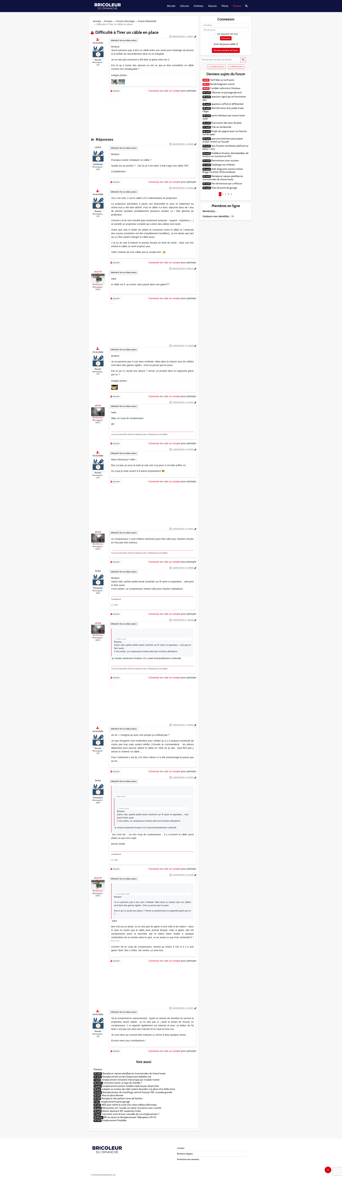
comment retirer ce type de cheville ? (122, 1082)
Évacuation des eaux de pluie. (226, 122)
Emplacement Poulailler (114, 1120)
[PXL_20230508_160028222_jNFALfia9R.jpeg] (114, 81)
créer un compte (171, 90)
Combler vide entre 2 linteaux (225, 88)
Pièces (224, 5)
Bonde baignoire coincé (222, 84)
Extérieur (198, 5)
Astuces (212, 5)
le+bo (98, 570)
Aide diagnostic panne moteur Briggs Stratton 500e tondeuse (223, 170)
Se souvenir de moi (227, 34)
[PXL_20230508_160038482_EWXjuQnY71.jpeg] (121, 81)
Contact (180, 1148)
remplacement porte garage (115, 1101)
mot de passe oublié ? (226, 44)
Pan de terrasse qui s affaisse (226, 183)
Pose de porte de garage (224, 187)
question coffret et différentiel (227, 104)
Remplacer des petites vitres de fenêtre (122, 1098)
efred (98, 405)
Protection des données (188, 1159)
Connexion (153, 90)
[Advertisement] (152, 115)
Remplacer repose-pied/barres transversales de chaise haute (134, 1073)
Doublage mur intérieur (223, 164)
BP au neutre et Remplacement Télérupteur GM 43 (130, 1117)
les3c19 (98, 271)
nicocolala (98, 42)
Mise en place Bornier (112, 1095)
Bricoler (171, 5)
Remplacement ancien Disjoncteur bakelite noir (126, 1076)
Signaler (116, 91)
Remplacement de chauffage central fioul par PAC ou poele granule (137, 1092)
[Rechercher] (243, 59)
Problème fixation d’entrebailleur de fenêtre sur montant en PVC (225, 155)
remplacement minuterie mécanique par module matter (130, 1079)
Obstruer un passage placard (226, 92)
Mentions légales (185, 1154)
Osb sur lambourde (221, 127)
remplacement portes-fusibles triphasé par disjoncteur (130, 1086)
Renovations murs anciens (225, 160)
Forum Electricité (147, 21)
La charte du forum (216, 66)
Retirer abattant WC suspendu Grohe (121, 1111)
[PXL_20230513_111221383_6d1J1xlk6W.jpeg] (114, 387)
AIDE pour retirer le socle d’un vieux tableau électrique (129, 1104)
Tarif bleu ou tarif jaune (222, 79)
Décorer (184, 5)
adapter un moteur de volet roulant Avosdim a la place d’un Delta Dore (138, 1089)
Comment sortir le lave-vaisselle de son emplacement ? (130, 1114)
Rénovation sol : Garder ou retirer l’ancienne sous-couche (131, 1107)
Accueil (97, 21)
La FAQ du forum (236, 66)
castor (98, 147)
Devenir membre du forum (226, 50)
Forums (237, 5)
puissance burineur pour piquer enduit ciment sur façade (223, 140)
